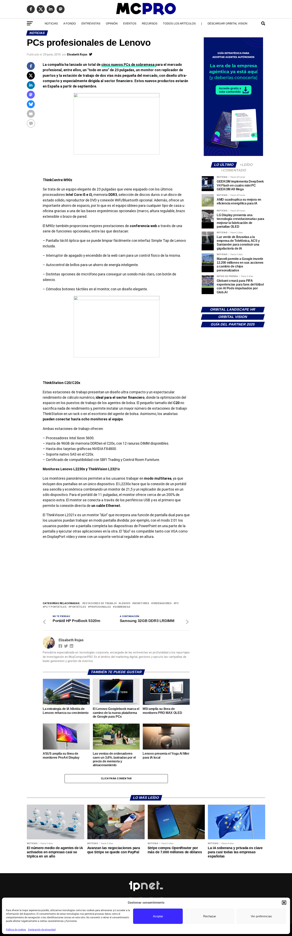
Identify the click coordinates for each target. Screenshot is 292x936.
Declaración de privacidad (42, 929)
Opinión (112, 23)
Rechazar (209, 916)
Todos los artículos (179, 23)
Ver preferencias (261, 916)
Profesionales (100, 607)
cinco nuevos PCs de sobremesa (128, 65)
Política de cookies (16, 929)
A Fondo (69, 23)
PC (177, 603)
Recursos (149, 23)
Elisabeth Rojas (77, 54)
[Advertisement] (116, 571)
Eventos (129, 23)
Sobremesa (122, 607)
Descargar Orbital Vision (227, 23)
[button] (284, 903)
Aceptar (158, 916)
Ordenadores (162, 603)
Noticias (51, 23)
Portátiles (78, 607)
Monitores (141, 603)
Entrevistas (90, 23)
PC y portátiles (55, 607)
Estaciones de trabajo (100, 603)
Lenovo (125, 603)
